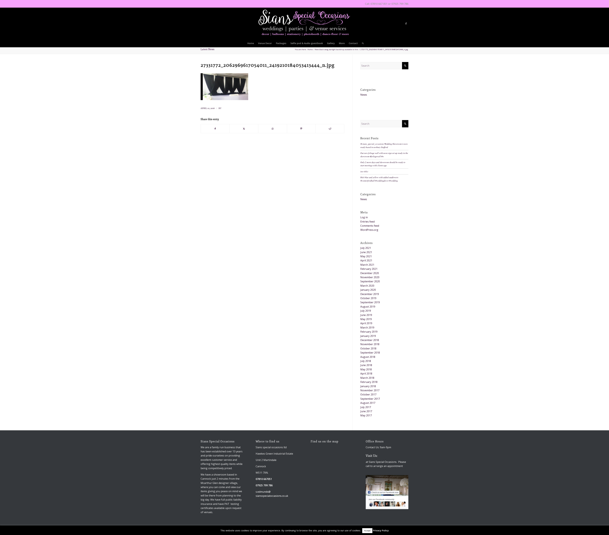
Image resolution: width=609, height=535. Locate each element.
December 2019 (369, 294)
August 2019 (367, 306)
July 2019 (365, 310)
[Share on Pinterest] (301, 128)
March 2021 (367, 264)
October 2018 (368, 348)
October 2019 (368, 298)
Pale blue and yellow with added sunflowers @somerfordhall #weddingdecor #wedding (379, 179)
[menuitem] (250, 43)
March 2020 (367, 285)
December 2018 (369, 340)
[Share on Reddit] (330, 128)
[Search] (362, 43)
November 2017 (369, 390)
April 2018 (366, 373)
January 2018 (368, 386)
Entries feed (367, 221)
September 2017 (370, 398)
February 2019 (368, 331)
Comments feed (369, 225)
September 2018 (370, 352)
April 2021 (366, 260)
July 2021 (365, 248)
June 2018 (366, 365)
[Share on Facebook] (215, 128)
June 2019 (366, 315)
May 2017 (366, 415)
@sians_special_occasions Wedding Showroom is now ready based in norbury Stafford (384, 145)
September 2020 (370, 281)
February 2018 (368, 382)
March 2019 (367, 327)
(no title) (364, 171)
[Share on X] (244, 128)
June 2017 (366, 411)
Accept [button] (367, 530)
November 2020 (369, 277)
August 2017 (367, 403)
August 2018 (367, 357)
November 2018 (369, 344)
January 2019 (368, 336)
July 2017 (365, 407)
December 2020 (369, 273)
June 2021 (366, 252)
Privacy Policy (381, 530)
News (363, 94)
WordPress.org (369, 230)
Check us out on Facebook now (384, 492)
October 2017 (368, 394)
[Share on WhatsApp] (272, 128)
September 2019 (370, 302)
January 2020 (368, 290)
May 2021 (366, 256)
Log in (364, 217)
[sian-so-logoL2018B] (304, 23)
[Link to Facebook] (406, 23)
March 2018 (367, 378)
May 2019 (366, 319)
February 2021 (368, 269)
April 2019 (366, 323)
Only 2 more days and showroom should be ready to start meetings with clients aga (382, 164)
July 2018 (365, 361)
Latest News (207, 49)
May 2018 (366, 369)
